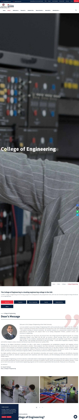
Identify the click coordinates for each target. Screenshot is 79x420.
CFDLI (46, 1)
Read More (3, 414)
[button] (77, 205)
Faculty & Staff (61, 1)
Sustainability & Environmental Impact (36, 1)
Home (4, 10)
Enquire (49, 1)
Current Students (55, 1)
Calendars (67, 1)
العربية (77, 1)
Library (71, 1)
